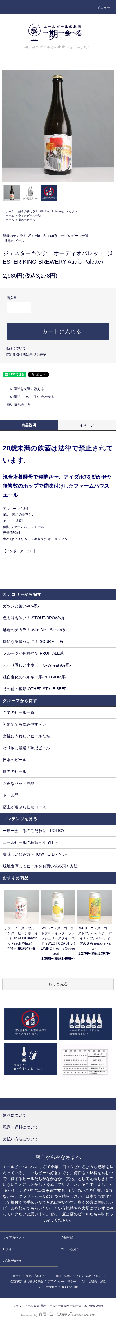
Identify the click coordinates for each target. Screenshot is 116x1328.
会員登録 (67, 1237)
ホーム (10, 211)
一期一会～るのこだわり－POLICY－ (35, 830)
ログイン (9, 1249)
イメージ (87, 425)
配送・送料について (68, 1275)
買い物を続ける (18, 405)
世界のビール (26, 219)
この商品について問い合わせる (30, 397)
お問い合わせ (12, 1260)
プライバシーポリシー (62, 1281)
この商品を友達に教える (25, 389)
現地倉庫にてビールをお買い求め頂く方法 (40, 866)
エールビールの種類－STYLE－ (31, 842)
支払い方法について (38, 1275)
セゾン (73, 211)
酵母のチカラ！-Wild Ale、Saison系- (41, 211)
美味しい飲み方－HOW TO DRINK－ (35, 854)
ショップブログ (47, 1287)
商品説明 (29, 425)
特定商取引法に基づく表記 (26, 354)
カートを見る (70, 1249)
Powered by (29, 1315)
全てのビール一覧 (29, 215)
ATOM (74, 1287)
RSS (65, 1287)
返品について (16, 348)
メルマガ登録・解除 (93, 1281)
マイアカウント (13, 1237)
